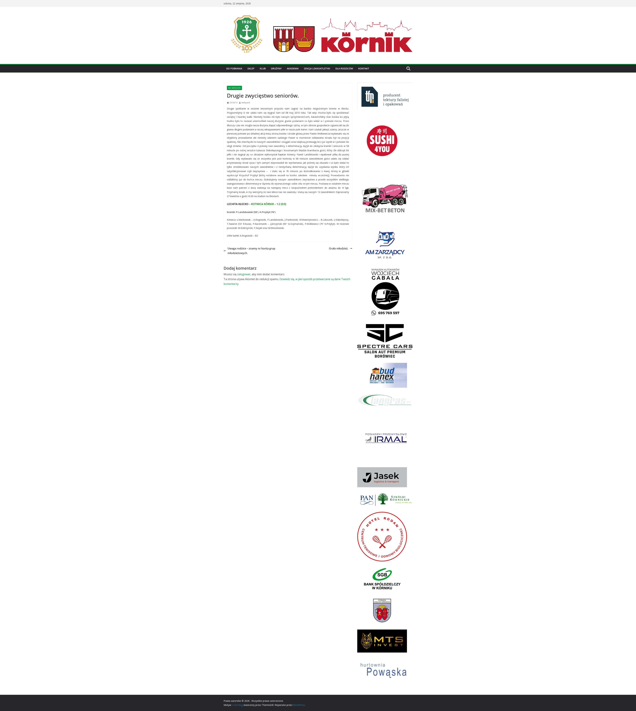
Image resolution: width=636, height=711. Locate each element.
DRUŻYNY (276, 68)
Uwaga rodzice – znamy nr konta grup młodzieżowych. (251, 251)
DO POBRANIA (234, 68)
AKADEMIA (293, 68)
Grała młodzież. (338, 248)
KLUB (263, 68)
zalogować (243, 274)
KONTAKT (363, 68)
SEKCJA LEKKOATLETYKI (317, 68)
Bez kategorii (234, 88)
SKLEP (250, 68)
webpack (245, 102)
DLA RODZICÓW (344, 68)
